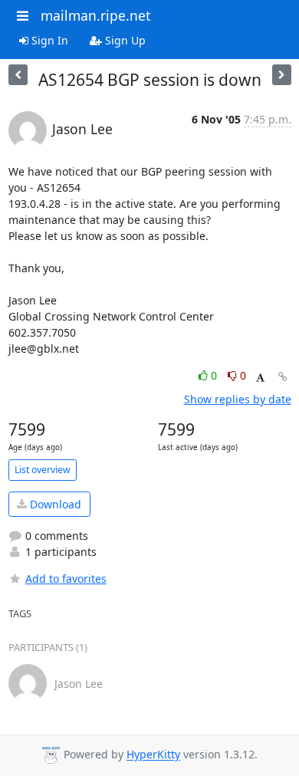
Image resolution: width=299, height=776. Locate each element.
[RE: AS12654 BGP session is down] (281, 74)
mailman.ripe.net (95, 15)
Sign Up (124, 40)
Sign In (48, 40)
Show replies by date (237, 399)
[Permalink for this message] (282, 377)
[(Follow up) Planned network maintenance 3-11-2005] (18, 74)
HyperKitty (153, 755)
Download (54, 504)
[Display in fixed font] (260, 377)
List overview (43, 469)
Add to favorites (66, 578)
